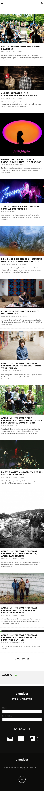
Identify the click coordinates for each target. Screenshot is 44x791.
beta (2, 211)
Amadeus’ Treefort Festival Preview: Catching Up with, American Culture (19, 553)
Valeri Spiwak (5, 370)
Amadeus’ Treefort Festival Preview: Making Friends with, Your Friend (21, 366)
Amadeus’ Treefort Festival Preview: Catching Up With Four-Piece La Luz (19, 637)
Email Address (7, 716)
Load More (22, 659)
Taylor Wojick (6, 51)
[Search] (42, 3)
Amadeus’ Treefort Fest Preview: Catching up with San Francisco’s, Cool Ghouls (21, 420)
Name (4, 708)
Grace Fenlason (6, 164)
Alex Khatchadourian (8, 264)
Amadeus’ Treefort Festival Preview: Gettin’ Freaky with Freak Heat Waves (20, 610)
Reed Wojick (5, 642)
